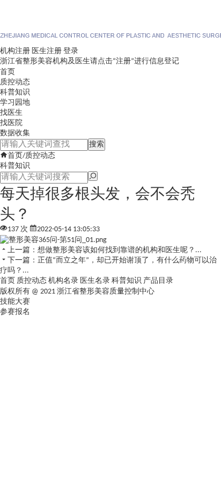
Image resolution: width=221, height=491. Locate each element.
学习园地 (15, 103)
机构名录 (63, 281)
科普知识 (15, 93)
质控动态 (15, 82)
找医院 (11, 123)
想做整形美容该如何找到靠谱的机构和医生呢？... (120, 250)
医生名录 (95, 281)
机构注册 (15, 51)
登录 (70, 51)
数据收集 (15, 133)
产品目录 (158, 281)
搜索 (96, 145)
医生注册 (47, 51)
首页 (7, 72)
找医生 (11, 113)
